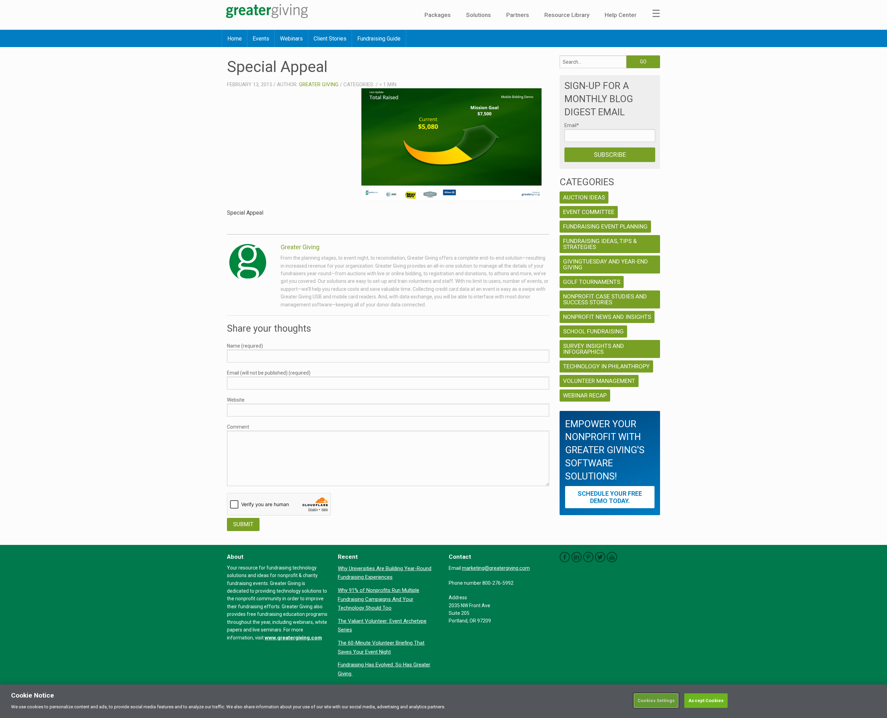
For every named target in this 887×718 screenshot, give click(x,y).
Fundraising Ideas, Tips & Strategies (600, 243)
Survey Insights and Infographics (593, 348)
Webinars (291, 38)
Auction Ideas (584, 197)
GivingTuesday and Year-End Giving (605, 264)
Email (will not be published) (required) (268, 373)
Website (236, 400)
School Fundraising (593, 331)
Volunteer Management (599, 380)
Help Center (620, 14)
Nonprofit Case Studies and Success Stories (605, 299)
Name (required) (245, 346)
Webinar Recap (585, 395)
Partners (517, 14)
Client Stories (330, 38)
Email (571, 125)
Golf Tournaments (591, 281)
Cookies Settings (656, 700)
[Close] (876, 700)
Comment (238, 427)
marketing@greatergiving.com (496, 568)
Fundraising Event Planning (605, 226)
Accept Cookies (705, 700)
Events (261, 38)
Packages (437, 14)
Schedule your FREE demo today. (610, 497)
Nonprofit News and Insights (607, 316)
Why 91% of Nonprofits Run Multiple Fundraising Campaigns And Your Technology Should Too (378, 599)
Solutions (478, 14)
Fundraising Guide (379, 38)
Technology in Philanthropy (606, 366)
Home (234, 38)
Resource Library (566, 14)
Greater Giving (319, 84)
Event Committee (588, 211)
